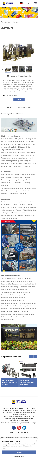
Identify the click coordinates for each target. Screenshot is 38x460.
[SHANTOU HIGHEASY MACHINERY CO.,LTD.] (7, 3)
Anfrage (19, 99)
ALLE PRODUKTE (7, 28)
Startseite (6, 14)
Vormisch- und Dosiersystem (10, 22)
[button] (31, 356)
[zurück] (2, 69)
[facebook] (14, 428)
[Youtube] (19, 428)
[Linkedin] (24, 428)
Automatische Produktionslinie (28, 14)
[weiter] (34, 69)
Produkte (14, 14)
